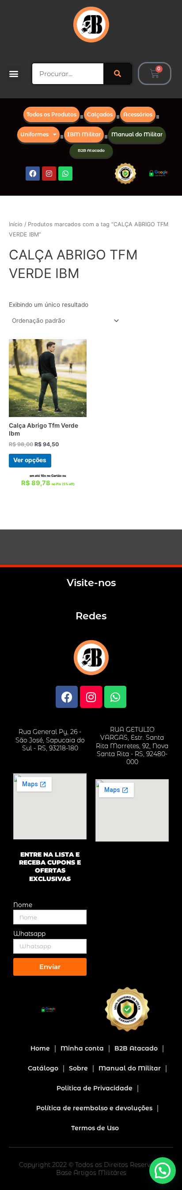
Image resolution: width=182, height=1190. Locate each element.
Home (40, 1048)
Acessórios (137, 114)
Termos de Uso (95, 1128)
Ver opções (29, 460)
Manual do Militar (137, 134)
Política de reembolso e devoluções (94, 1108)
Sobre (78, 1068)
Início (16, 224)
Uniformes (34, 134)
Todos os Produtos (51, 114)
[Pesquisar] (117, 73)
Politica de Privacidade (95, 1088)
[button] (14, 73)
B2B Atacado (91, 150)
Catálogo (43, 1068)
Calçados (100, 114)
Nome (22, 904)
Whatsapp (29, 933)
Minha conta (82, 1048)
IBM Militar (84, 134)
